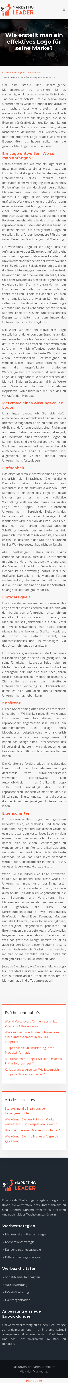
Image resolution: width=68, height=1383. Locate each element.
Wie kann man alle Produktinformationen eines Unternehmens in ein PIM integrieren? (33, 1037)
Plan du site (34, 1381)
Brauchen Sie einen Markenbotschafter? (32, 1130)
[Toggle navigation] (64, 9)
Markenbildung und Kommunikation (23, 72)
